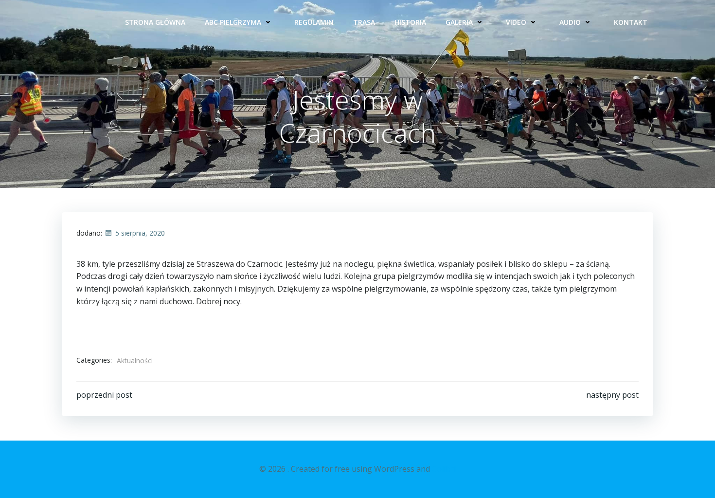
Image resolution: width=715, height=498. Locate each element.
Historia (410, 22)
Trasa (364, 22)
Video (516, 22)
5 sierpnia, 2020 (140, 233)
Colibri (444, 468)
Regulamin (314, 22)
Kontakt (630, 22)
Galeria (459, 22)
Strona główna (155, 22)
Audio (570, 22)
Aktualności (135, 360)
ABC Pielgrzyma (233, 22)
